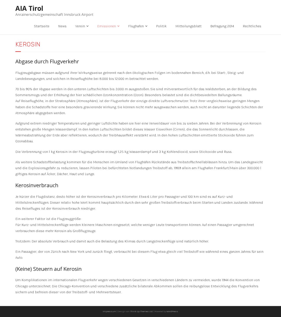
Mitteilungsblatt (188, 26)
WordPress (172, 311)
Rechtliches (252, 26)
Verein (80, 26)
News (62, 26)
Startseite (41, 26)
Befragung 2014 (222, 26)
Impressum (109, 311)
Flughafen (136, 26)
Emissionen (106, 26)
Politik (161, 26)
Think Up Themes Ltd (141, 311)
